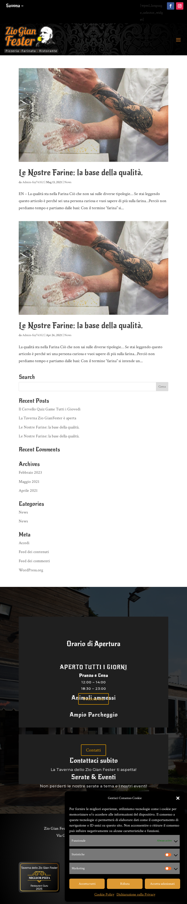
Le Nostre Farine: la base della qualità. (81, 172)
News (67, 182)
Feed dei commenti (34, 561)
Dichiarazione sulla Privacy (136, 894)
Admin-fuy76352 (33, 182)
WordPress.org (31, 570)
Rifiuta (125, 884)
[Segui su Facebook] (170, 6)
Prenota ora (93, 699)
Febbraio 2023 (30, 472)
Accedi (24, 543)
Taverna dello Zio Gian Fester (39, 867)
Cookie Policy (104, 894)
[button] (178, 798)
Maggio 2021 (29, 481)
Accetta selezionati (162, 884)
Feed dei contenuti (34, 551)
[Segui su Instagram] (179, 6)
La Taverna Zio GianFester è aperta (47, 418)
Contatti (93, 750)
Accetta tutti (87, 884)
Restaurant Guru (39, 885)
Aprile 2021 (28, 490)
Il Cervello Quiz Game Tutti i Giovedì (50, 409)
